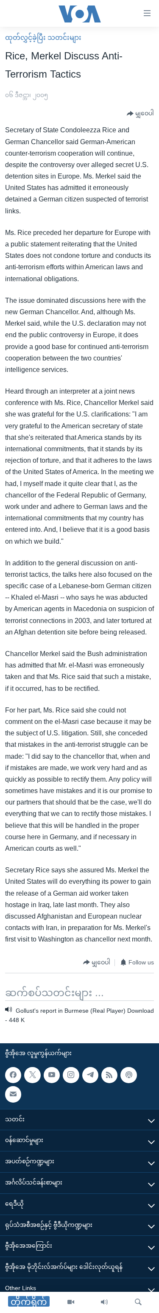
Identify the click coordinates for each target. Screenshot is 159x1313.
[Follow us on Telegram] (90, 1075)
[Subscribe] (13, 1095)
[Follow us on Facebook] (13, 1075)
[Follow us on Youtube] (52, 1075)
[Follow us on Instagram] (71, 1075)
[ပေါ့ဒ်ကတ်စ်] (128, 1075)
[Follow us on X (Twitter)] (32, 1075)
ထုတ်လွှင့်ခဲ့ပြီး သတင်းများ (43, 37)
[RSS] (109, 1075)
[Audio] (104, 1302)
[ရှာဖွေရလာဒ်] (138, 1302)
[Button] (140, 114)
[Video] (71, 1302)
